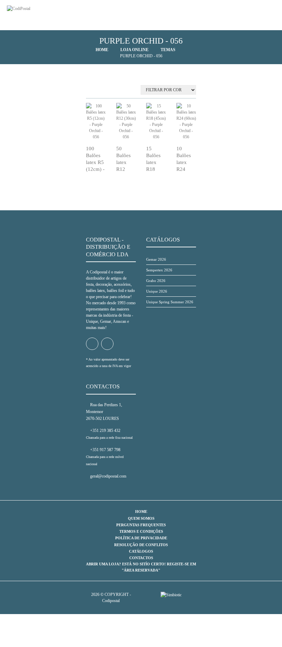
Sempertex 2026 (159, 270)
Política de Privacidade (141, 538)
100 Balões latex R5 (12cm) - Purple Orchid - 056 (95, 169)
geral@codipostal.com (107, 476)
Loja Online (134, 49)
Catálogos (141, 551)
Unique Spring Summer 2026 (169, 302)
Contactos (141, 558)
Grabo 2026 (155, 281)
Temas (168, 49)
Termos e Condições (141, 531)
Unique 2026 (156, 291)
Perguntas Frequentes (141, 525)
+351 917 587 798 (104, 449)
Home (102, 49)
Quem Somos (141, 518)
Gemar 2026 (156, 259)
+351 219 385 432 (104, 430)
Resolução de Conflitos (141, 545)
